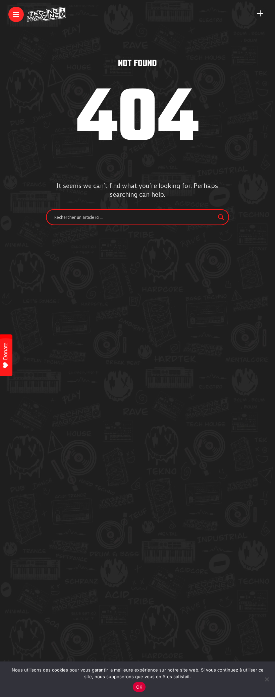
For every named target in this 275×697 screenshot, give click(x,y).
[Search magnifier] (221, 217)
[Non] (266, 679)
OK (139, 687)
